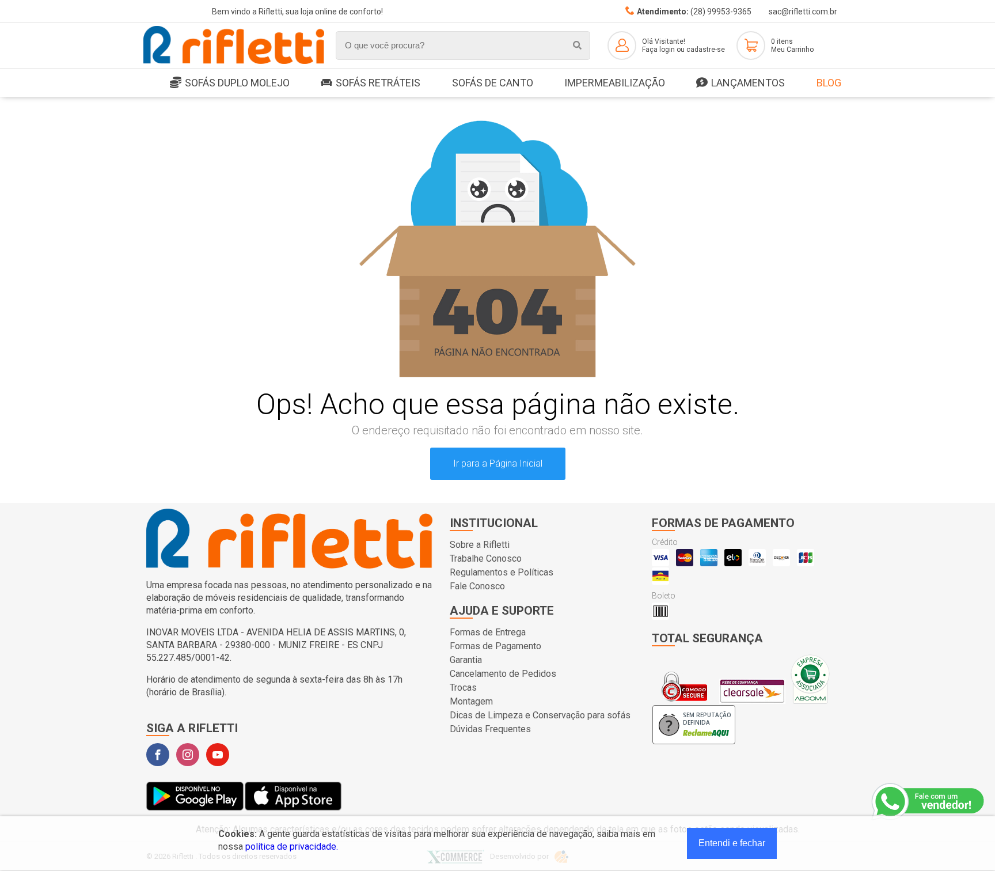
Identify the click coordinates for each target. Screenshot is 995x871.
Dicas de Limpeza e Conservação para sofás (540, 715)
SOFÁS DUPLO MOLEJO (237, 83)
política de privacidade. (291, 846)
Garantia (466, 659)
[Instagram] (187, 754)
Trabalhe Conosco (486, 558)
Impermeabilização (614, 83)
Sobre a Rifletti (480, 544)
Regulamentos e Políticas (501, 572)
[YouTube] (217, 754)
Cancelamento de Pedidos (503, 673)
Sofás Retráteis (378, 83)
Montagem (471, 701)
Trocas (463, 687)
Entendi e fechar (731, 843)
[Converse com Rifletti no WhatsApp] (928, 802)
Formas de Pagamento (495, 646)
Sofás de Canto (492, 83)
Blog (828, 83)
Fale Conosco (477, 586)
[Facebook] (157, 754)
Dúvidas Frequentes (490, 729)
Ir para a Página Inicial (497, 463)
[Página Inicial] (233, 62)
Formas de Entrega (488, 632)
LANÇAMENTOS (748, 83)
